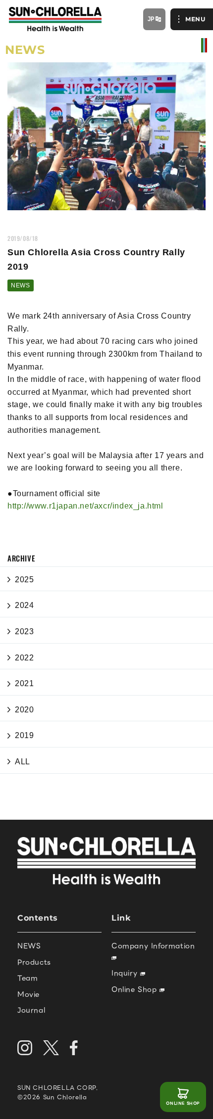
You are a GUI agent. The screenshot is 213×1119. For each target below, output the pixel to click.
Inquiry (125, 973)
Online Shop (135, 989)
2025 (24, 579)
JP (151, 18)
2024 (24, 605)
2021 (24, 683)
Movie (28, 994)
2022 (24, 657)
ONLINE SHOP (183, 1103)
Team (27, 978)
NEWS (20, 285)
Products (34, 962)
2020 (24, 709)
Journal (31, 1010)
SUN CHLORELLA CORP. (57, 1087)
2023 (24, 631)
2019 (24, 735)
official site (204, 45)
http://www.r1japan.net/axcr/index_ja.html (85, 506)
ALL (22, 761)
